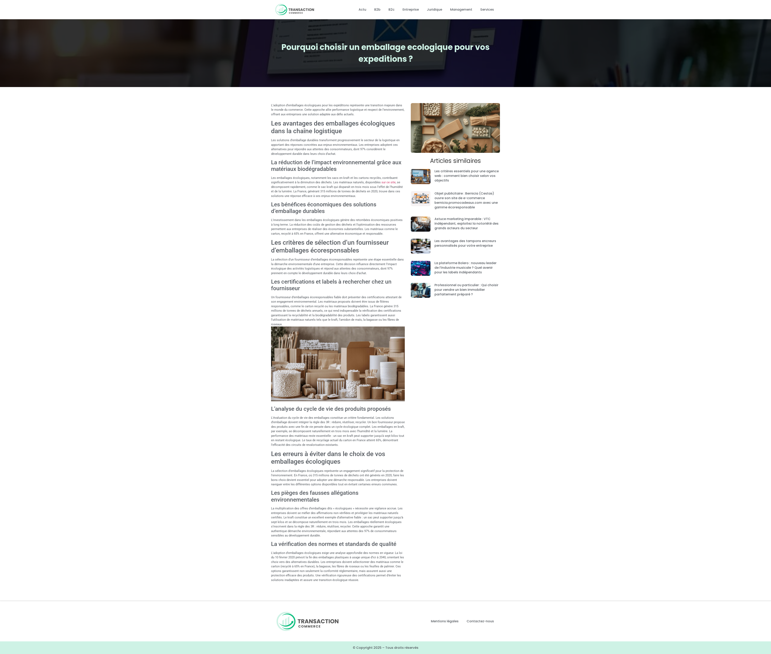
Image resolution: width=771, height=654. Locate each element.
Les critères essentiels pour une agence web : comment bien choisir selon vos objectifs (466, 176)
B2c (392, 9)
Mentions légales (445, 621)
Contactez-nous (480, 621)
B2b (377, 9)
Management (461, 9)
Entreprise (411, 9)
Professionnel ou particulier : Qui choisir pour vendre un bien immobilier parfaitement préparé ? (466, 290)
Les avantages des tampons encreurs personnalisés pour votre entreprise (465, 243)
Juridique (434, 9)
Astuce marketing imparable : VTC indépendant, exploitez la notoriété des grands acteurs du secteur (466, 223)
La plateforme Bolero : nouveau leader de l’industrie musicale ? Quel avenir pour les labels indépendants (465, 268)
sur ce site (388, 182)
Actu (362, 9)
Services (487, 9)
